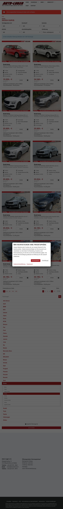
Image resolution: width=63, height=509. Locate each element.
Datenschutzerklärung (19, 264)
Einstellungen (45, 260)
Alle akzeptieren (35, 260)
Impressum (30, 264)
